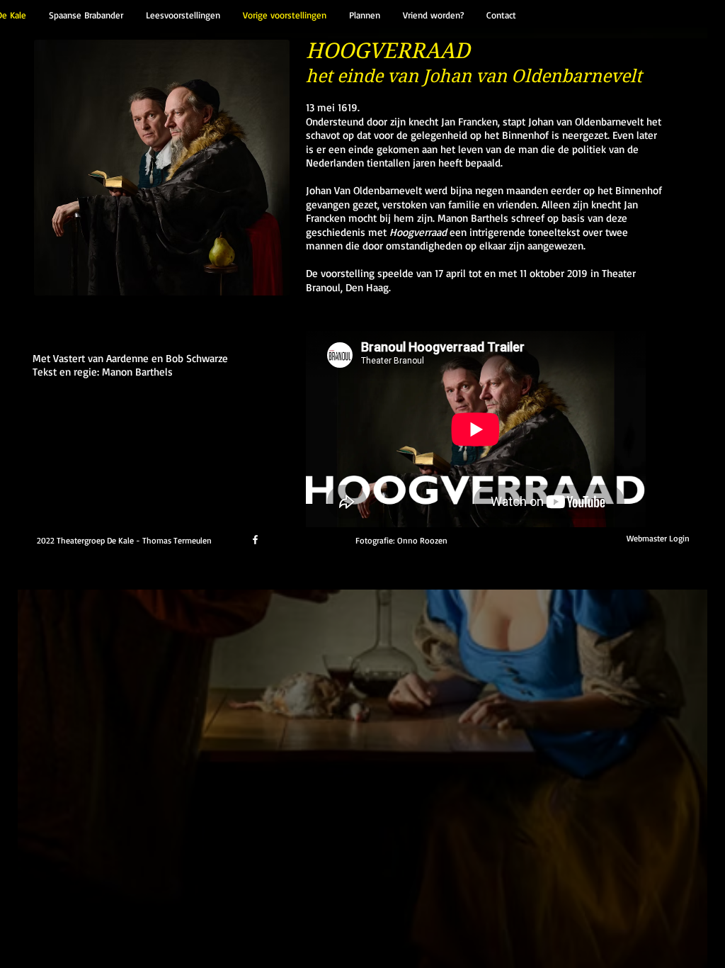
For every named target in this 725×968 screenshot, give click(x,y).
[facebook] (255, 540)
